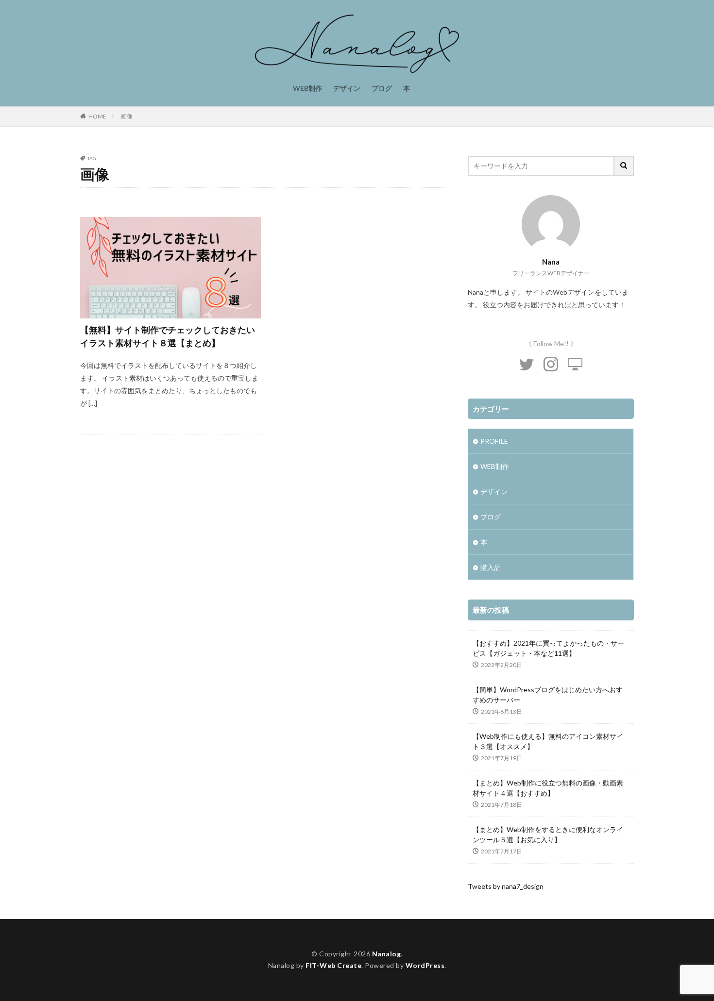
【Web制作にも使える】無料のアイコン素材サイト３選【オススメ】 (548, 741)
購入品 (490, 567)
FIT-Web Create (333, 965)
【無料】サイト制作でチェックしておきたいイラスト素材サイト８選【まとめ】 (167, 336)
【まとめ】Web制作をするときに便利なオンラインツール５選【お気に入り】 (548, 834)
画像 (127, 116)
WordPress (425, 965)
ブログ (382, 88)
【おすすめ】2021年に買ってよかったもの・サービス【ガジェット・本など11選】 (548, 648)
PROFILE (494, 441)
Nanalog (386, 954)
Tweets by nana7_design (506, 886)
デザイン (346, 88)
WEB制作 (307, 88)
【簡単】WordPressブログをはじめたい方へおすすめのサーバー (548, 694)
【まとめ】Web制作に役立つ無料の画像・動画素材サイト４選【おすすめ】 (548, 788)
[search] (624, 166)
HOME (97, 116)
